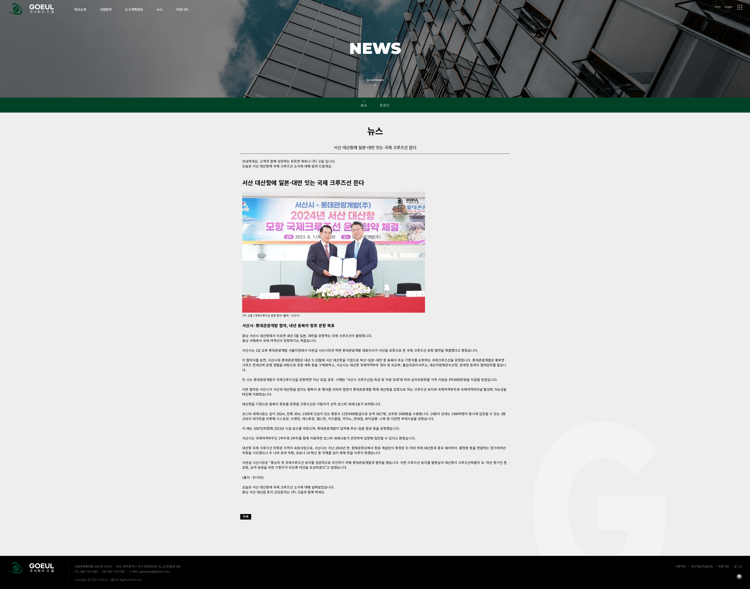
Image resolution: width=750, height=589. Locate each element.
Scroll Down (375, 80)
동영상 (385, 105)
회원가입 (723, 566)
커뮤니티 (182, 10)
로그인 (738, 566)
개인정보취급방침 (702, 566)
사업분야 (106, 10)
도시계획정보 (134, 10)
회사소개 (80, 10)
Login (728, 6)
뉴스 (159, 10)
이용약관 (680, 566)
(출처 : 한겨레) (253, 477)
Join (718, 6)
